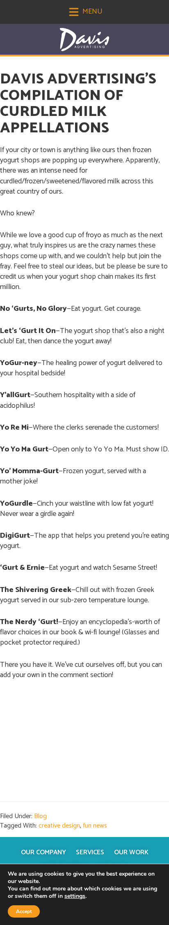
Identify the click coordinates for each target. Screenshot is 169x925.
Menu (92, 11)
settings (74, 896)
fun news (95, 825)
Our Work (131, 852)
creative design (59, 825)
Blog (40, 816)
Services (90, 852)
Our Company (43, 852)
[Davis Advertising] (84, 39)
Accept (24, 911)
